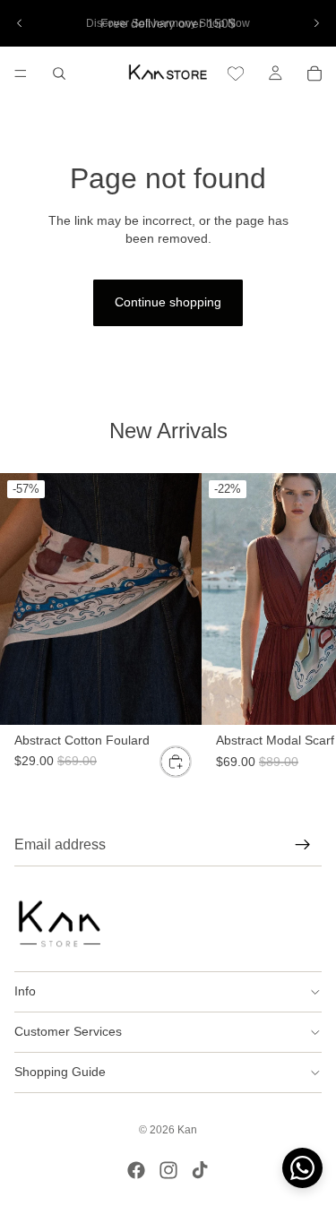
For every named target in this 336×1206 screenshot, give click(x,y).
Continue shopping (168, 302)
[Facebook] (136, 1170)
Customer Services (68, 1031)
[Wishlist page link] (236, 73)
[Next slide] (316, 23)
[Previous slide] (19, 23)
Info (25, 991)
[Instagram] (168, 1170)
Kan (187, 1130)
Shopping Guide (60, 1071)
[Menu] (20, 73)
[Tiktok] (200, 1170)
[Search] (59, 73)
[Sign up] (303, 845)
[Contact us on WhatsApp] (302, 1168)
